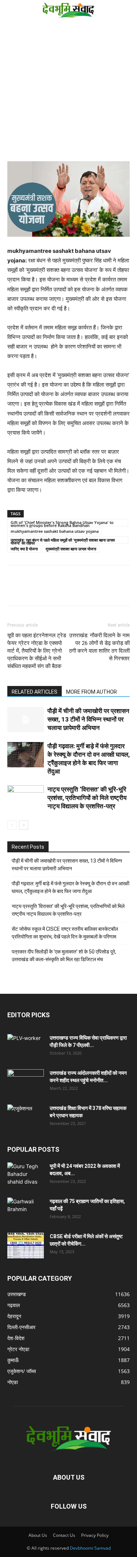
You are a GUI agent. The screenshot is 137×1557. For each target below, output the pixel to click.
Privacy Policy (95, 1535)
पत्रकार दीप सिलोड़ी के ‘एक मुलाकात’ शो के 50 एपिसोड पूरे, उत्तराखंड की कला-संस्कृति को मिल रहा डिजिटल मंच (64, 955)
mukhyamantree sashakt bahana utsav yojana (55, 531)
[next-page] (23, 825)
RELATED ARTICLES (34, 692)
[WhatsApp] (65, 590)
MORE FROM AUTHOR (91, 692)
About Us (37, 1535)
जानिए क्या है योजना (24, 548)
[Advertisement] (68, 92)
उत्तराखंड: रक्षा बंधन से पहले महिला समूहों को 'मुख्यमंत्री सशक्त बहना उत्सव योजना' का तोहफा (63, 540)
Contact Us (64, 1535)
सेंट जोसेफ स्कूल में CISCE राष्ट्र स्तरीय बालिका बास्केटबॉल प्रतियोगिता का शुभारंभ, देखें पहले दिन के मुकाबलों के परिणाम (65, 933)
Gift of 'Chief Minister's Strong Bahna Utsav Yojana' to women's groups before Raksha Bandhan (62, 523)
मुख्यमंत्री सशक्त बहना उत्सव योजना (71, 548)
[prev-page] (11, 825)
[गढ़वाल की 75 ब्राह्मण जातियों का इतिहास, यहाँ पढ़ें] (25, 1210)
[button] (11, 10)
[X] (48, 590)
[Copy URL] (14, 590)
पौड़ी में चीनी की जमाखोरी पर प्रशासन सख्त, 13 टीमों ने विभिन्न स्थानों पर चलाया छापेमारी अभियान (88, 719)
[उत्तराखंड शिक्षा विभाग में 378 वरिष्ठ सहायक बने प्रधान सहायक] (25, 1117)
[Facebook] (31, 590)
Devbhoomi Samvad (90, 1548)
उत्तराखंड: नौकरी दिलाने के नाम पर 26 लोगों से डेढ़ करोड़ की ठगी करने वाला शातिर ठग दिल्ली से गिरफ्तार (99, 647)
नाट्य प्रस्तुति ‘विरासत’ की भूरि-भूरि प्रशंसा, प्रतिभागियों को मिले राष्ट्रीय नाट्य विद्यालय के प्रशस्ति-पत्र (86, 798)
